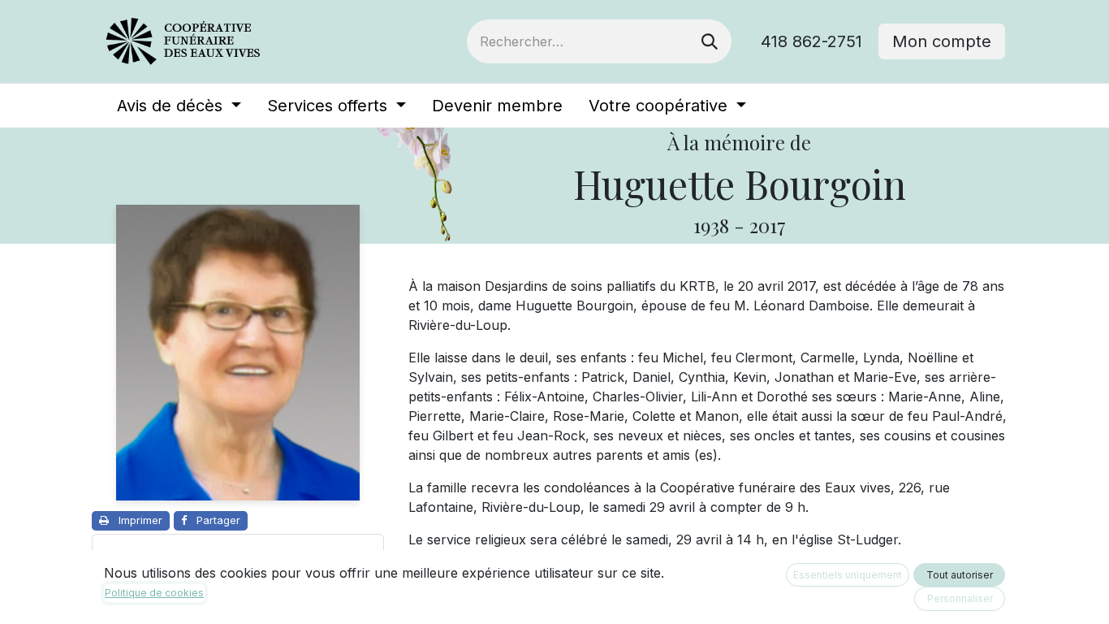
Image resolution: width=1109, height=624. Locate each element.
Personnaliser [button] (960, 598)
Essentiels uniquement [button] (847, 575)
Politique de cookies (154, 593)
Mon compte (941, 41)
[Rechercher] (709, 41)
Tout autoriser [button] (959, 575)
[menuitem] (179, 105)
